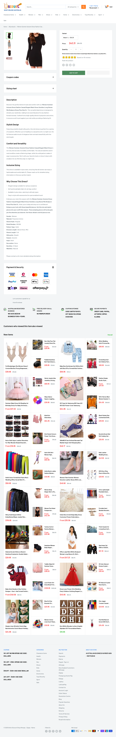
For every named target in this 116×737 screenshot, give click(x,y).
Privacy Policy (63, 716)
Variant (64, 33)
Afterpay (61, 665)
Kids (56, 15)
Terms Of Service (64, 714)
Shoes (48, 15)
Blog (60, 699)
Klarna (61, 659)
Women (30, 15)
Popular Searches (64, 702)
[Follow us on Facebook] (46, 731)
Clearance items (9, 15)
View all (110, 335)
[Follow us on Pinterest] (53, 731)
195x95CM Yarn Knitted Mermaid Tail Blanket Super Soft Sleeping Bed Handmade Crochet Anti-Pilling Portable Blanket (71, 442)
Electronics (76, 15)
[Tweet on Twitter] (70, 64)
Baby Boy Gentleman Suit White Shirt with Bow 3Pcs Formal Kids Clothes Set (71, 367)
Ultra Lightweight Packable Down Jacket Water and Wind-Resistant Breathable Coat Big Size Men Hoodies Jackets (104, 491)
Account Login (63, 690)
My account (93, 8)
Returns (61, 711)
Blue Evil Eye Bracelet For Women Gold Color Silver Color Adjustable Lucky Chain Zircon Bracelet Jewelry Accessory (49, 602)
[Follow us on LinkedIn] (60, 731)
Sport (100, 15)
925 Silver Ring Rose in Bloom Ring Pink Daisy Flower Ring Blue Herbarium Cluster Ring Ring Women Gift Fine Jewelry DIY (104, 472)
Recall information (64, 719)
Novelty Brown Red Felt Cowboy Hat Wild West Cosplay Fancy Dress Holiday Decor (105, 435)
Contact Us (62, 687)
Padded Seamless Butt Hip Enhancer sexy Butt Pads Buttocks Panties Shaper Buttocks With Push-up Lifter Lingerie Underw (50, 361)
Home (65, 15)
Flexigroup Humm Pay (65, 676)
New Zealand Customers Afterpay (66, 669)
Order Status (63, 693)
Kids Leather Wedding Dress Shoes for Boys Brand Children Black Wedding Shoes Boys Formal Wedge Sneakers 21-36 (105, 454)
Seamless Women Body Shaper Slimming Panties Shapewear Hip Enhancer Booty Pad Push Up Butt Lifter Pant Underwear (49, 547)
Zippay (61, 673)
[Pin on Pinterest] (67, 64)
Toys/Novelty (89, 15)
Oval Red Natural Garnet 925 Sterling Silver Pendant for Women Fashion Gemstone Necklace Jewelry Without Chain (104, 621)
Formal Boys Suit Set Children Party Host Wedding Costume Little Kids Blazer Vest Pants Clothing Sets (104, 361)
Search (61, 653)
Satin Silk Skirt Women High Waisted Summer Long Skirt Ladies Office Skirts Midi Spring (49, 454)
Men (39, 15)
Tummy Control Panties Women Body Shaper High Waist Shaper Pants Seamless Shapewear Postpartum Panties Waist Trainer (50, 528)
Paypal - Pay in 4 (64, 662)
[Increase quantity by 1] (81, 49)
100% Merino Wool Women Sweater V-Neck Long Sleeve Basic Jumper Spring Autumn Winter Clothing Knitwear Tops (104, 398)
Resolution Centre (64, 696)
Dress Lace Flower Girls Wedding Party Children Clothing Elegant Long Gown (71, 590)
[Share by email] (73, 64)
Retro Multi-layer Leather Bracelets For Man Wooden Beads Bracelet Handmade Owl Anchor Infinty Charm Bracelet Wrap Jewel (17, 442)
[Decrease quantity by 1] (71, 49)
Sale (5, 20)
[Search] (83, 7)
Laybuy (61, 681)
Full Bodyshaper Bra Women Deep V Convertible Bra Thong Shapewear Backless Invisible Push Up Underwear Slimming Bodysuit (16, 367)
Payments (62, 656)
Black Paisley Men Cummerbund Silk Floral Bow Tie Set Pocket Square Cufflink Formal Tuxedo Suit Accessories (104, 417)
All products (12, 26)
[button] (98, 73)
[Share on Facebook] (63, 64)
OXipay (61, 678)
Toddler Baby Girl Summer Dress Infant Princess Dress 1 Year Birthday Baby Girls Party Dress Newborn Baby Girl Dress (50, 565)
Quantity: (65, 49)
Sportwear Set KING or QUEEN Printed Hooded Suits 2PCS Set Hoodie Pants (103, 547)
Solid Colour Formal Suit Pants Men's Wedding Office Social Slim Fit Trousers (16, 479)
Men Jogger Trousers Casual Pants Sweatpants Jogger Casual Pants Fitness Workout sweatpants (104, 602)
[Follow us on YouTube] (56, 731)
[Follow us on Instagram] (49, 731)
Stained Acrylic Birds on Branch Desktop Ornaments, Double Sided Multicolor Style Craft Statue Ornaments (16, 553)
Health (21, 15)
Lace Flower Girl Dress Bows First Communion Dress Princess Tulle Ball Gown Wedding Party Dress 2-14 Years (49, 584)
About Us (62, 705)
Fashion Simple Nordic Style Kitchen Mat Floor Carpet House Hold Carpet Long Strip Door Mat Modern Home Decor (104, 379)
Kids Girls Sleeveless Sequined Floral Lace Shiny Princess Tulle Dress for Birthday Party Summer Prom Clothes (49, 417)
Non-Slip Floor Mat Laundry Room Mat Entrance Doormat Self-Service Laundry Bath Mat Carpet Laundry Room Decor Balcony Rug (49, 342)
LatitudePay (62, 684)
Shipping (61, 708)
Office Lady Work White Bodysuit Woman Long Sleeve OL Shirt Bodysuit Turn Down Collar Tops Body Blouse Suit (71, 553)
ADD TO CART (73, 73)
